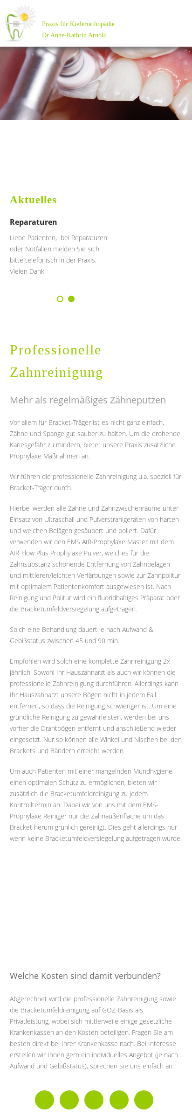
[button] (60, 299)
